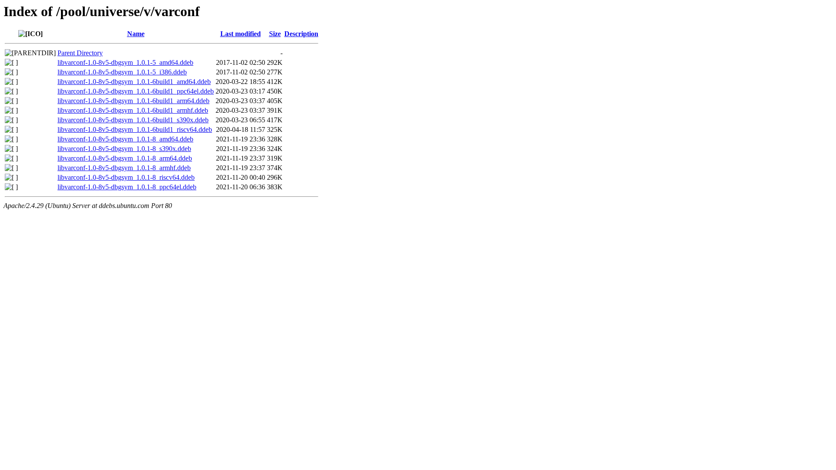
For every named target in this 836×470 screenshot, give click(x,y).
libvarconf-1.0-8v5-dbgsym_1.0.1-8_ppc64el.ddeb (126, 187)
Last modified (240, 33)
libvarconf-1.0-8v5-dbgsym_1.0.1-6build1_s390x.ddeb (133, 120)
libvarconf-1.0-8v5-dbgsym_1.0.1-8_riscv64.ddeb (126, 177)
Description (301, 33)
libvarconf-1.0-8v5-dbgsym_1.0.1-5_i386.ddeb (122, 72)
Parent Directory (80, 53)
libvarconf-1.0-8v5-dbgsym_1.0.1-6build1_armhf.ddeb (132, 110)
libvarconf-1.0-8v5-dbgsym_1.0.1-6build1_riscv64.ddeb (134, 129)
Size (275, 33)
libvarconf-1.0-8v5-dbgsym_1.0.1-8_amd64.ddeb (125, 139)
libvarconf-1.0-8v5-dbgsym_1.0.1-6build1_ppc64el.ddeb (135, 91)
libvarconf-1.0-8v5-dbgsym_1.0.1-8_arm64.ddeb (124, 158)
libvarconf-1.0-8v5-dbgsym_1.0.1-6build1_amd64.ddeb (134, 81)
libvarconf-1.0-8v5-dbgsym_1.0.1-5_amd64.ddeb (125, 62)
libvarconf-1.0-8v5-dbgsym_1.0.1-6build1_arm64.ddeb (133, 100)
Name (136, 33)
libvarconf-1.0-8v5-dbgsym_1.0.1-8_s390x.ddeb (124, 148)
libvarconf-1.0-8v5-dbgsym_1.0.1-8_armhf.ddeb (124, 167)
